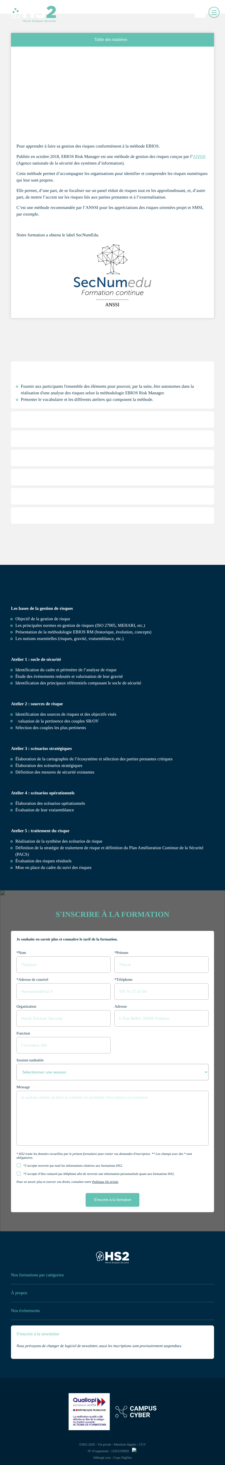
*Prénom (121, 953)
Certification (37, 485)
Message (23, 1087)
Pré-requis (35, 427)
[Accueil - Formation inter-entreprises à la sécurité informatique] (24, 12)
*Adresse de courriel (32, 980)
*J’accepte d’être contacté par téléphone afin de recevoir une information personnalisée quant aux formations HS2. (99, 1174)
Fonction (23, 1034)
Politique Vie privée (105, 1182)
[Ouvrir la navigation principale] (214, 12)
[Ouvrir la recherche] (202, 12)
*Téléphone (123, 980)
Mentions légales (125, 1444)
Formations (35, 58)
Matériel (33, 504)
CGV (142, 1444)
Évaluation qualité (43, 523)
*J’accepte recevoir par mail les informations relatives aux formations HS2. (73, 1166)
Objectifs (34, 378)
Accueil (21, 58)
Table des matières (110, 39)
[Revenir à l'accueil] (112, 1258)
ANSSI (199, 156)
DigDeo (126, 1458)
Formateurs (36, 543)
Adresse (120, 1007)
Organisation (26, 1007)
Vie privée (104, 1444)
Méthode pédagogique (47, 447)
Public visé (35, 466)
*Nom (21, 953)
